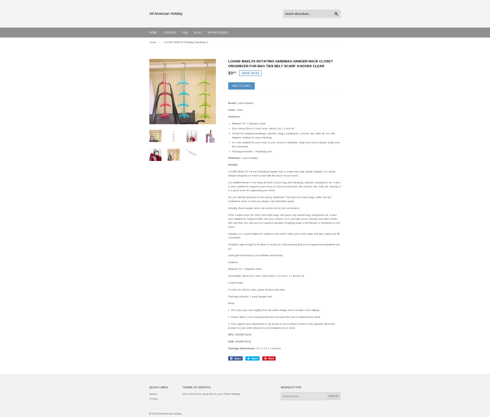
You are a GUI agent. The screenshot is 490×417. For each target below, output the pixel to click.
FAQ (185, 32)
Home (153, 32)
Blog (198, 32)
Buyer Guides (218, 32)
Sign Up (333, 396)
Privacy (153, 398)
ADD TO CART (241, 85)
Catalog (170, 32)
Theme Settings (231, 394)
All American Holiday (170, 413)
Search (153, 394)
